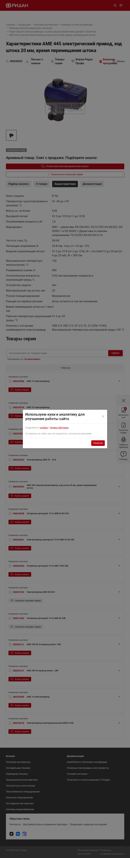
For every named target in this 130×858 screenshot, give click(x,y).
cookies (44, 427)
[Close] (103, 416)
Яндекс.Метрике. (59, 427)
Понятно (98, 443)
